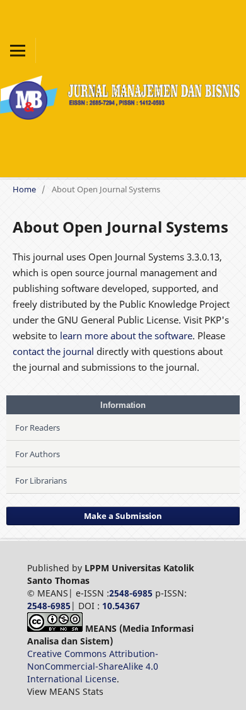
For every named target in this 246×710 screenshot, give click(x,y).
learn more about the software (126, 335)
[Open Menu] (17, 50)
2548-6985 (131, 593)
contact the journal (53, 351)
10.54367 (121, 606)
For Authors (37, 454)
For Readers (37, 427)
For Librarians (41, 480)
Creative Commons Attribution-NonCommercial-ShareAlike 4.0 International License (92, 666)
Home (24, 189)
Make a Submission (123, 515)
